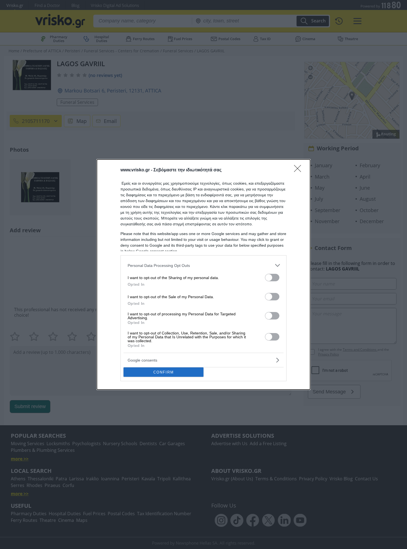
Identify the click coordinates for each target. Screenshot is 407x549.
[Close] (299, 170)
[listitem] (203, 265)
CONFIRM (163, 372)
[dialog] (203, 274)
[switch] (272, 277)
